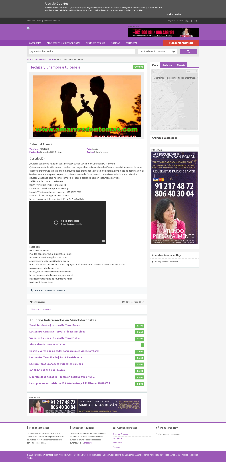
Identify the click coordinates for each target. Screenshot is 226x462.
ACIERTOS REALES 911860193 (47, 370)
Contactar (131, 43)
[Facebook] (192, 20)
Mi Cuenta (117, 438)
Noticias (115, 43)
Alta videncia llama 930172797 (47, 344)
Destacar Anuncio (52, 21)
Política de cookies (134, 10)
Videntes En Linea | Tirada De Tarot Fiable (54, 338)
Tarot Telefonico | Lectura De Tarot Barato (54, 325)
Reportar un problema (41, 309)
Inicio (29, 59)
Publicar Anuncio (181, 43)
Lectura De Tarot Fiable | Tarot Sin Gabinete (55, 357)
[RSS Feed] (187, 20)
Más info (88, 443)
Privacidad (164, 455)
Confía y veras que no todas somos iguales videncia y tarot (64, 351)
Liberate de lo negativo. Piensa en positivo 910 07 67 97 (62, 376)
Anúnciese (117, 443)
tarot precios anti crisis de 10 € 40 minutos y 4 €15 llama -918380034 (69, 383)
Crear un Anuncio (120, 434)
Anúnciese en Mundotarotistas (64, 43)
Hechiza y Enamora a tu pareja (54, 67)
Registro (171, 21)
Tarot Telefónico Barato (44, 59)
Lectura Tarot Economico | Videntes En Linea (56, 364)
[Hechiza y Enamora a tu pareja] (87, 138)
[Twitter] (196, 20)
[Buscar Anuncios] (188, 51)
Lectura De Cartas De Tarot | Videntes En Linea (57, 331)
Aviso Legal (175, 455)
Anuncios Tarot (34, 21)
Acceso (180, 21)
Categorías (35, 43)
